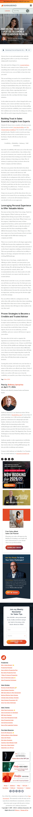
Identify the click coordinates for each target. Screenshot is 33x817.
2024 (8, 379)
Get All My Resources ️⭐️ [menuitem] (7, 732)
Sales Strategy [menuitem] (5, 685)
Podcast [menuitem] (12, 788)
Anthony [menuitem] (12, 785)
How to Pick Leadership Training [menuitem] (9, 725)
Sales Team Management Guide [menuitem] (9, 717)
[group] (16, 50)
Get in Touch (12, 592)
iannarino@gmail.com (22, 453)
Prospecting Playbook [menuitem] (6, 667)
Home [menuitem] (6, 785)
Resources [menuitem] (20, 788)
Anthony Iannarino (18, 38)
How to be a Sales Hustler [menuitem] (7, 745)
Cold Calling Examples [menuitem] (7, 722)
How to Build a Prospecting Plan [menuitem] (9, 670)
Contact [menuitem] (28, 788)
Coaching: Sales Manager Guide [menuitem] (9, 742)
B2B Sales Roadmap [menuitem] (6, 715)
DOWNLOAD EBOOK (14, 547)
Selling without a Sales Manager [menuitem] (9, 735)
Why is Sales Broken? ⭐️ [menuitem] (7, 665)
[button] (3, 50)
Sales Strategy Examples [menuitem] (7, 690)
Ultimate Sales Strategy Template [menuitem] (10, 697)
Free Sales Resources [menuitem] (7, 730)
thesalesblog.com (17, 415)
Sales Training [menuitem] (5, 707)
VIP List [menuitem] (24, 785)
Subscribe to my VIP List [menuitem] (7, 747)
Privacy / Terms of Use (21, 810)
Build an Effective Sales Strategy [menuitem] (9, 695)
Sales (5, 379)
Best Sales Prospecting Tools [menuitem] (8, 672)
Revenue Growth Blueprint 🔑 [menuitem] (8, 687)
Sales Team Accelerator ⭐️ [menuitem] (8, 710)
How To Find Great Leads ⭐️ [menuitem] (8, 677)
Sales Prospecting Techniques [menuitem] (8, 680)
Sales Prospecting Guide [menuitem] (7, 720)
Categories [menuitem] (7, 10)
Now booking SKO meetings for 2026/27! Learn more (16, 1)
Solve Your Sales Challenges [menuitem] (8, 703)
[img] (26, 50)
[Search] (27, 10)
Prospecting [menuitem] (4, 662)
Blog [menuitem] (18, 785)
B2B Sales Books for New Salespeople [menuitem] (11, 692)
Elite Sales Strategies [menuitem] (6, 740)
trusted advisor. (24, 65)
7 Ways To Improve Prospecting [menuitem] (9, 675)
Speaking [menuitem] (5, 788)
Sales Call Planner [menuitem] (6, 737)
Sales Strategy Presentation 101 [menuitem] (9, 700)
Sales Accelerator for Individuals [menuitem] (9, 712)
